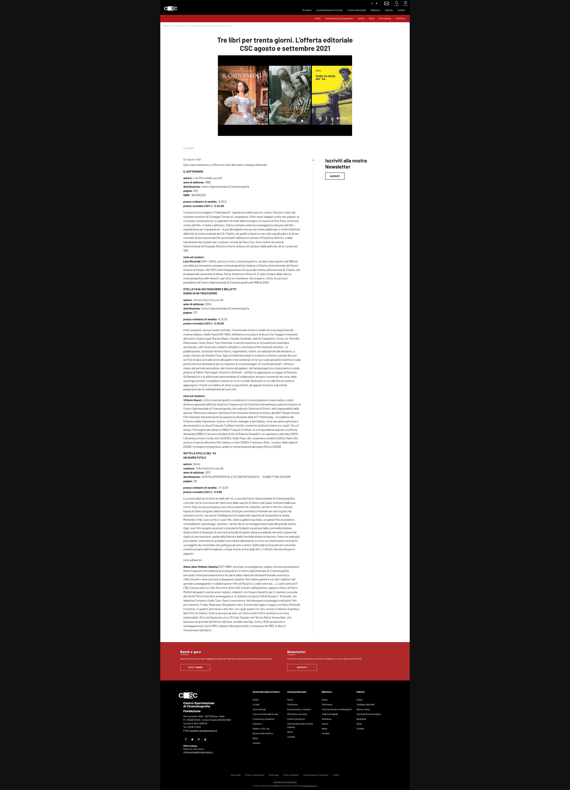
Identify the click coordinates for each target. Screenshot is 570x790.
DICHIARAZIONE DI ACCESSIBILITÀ (285, 782)
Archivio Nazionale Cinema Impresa (300, 725)
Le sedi (256, 704)
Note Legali (274, 775)
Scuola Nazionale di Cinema (329, 10)
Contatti (401, 10)
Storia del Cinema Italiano (369, 714)
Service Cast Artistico (263, 733)
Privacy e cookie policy (254, 775)
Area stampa (385, 18)
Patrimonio (292, 704)
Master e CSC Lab (261, 728)
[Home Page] (171, 8)
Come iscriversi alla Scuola (265, 714)
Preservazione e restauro (299, 709)
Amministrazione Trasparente (315, 775)
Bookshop (326, 719)
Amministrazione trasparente (339, 18)
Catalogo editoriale (366, 704)
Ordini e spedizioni (291, 775)
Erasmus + (258, 723)
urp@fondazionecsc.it (309, 786)
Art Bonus (400, 18)
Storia (255, 699)
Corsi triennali (259, 709)
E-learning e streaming (263, 719)
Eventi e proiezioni (296, 719)
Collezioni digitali (330, 714)
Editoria (389, 10)
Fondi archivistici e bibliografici (337, 709)
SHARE (190, 148)
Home (317, 18)
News (371, 18)
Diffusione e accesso (297, 714)
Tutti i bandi (195, 667)
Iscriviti (335, 176)
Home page (235, 775)
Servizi (361, 18)
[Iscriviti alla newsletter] (386, 3)
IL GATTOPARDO (193, 171)
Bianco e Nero (363, 709)
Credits (336, 775)
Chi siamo (306, 10)
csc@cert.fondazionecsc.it (203, 730)
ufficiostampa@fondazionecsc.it (198, 752)
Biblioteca (375, 10)
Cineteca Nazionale (356, 10)
